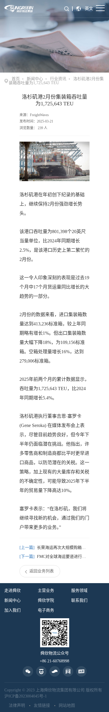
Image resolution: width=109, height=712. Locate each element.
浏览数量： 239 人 (33, 128)
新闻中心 (35, 79)
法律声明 (17, 706)
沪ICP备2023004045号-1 (25, 696)
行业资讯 (58, 79)
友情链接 (42, 706)
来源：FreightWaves (34, 115)
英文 (89, 8)
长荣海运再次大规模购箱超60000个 (63, 547)
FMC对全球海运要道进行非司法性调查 (63, 556)
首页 (16, 79)
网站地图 (67, 706)
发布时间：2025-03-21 (36, 121)
